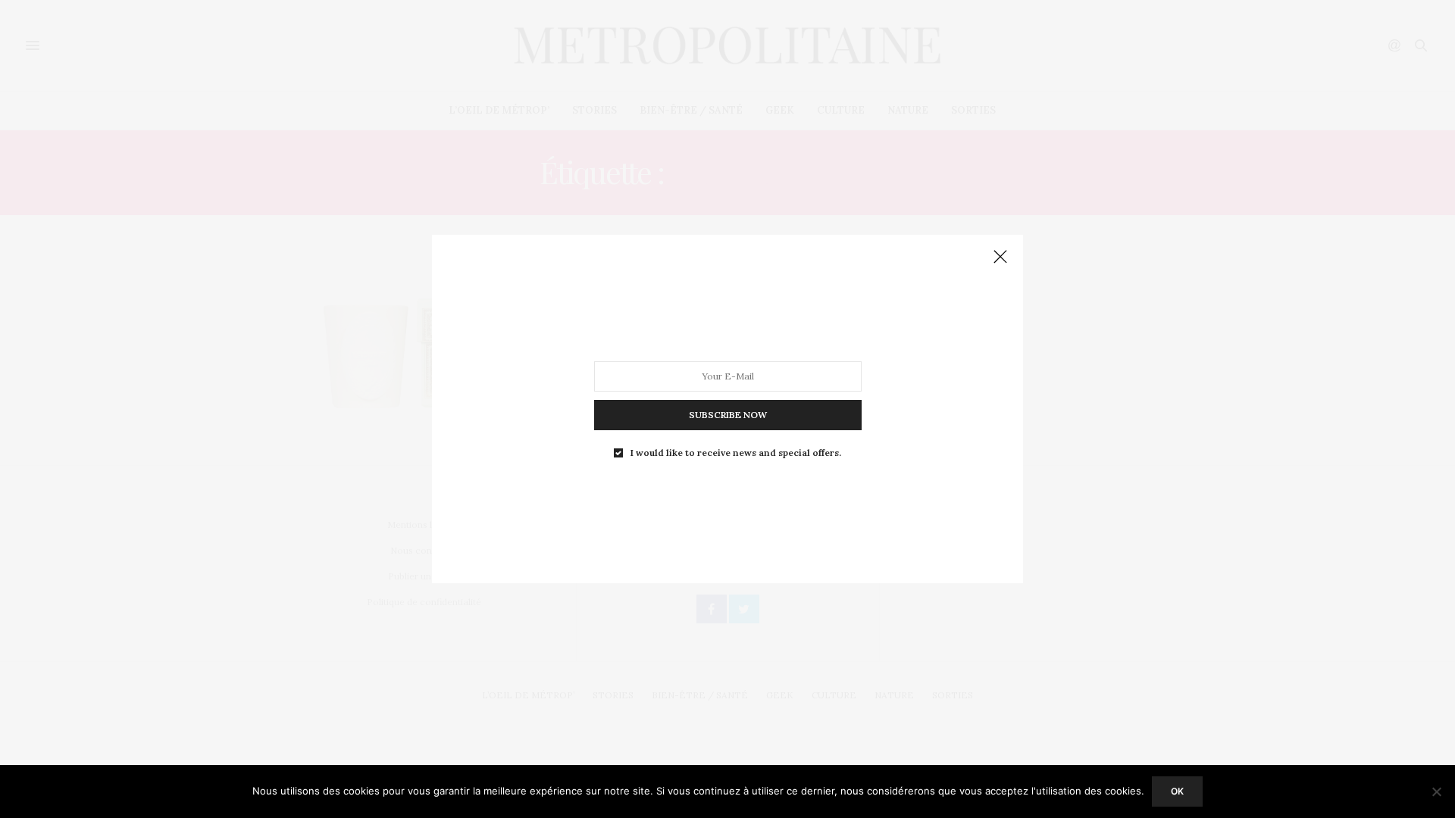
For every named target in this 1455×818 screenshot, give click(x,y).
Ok (1177, 791)
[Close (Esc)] (1000, 257)
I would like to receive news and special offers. (735, 452)
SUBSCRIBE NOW (728, 414)
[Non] (1436, 791)
